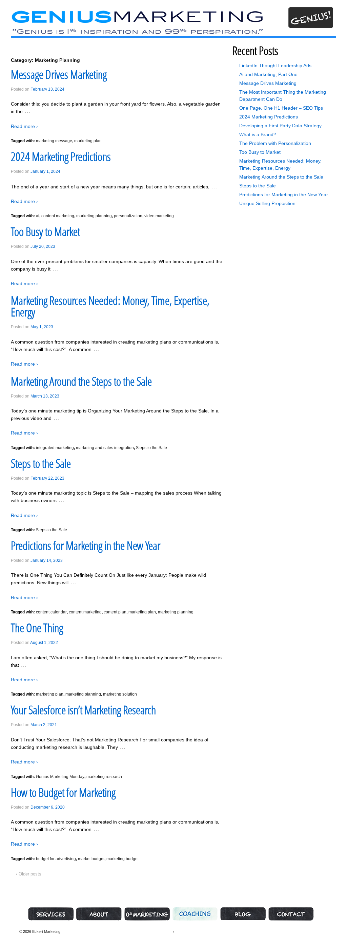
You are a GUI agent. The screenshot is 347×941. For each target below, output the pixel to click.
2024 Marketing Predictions (61, 156)
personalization (128, 216)
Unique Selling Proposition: (268, 203)
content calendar (51, 612)
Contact (291, 914)
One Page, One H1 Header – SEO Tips (281, 108)
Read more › (24, 126)
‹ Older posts (28, 874)
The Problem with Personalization (275, 143)
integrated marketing (55, 447)
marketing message (54, 141)
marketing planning (94, 216)
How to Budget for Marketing (63, 792)
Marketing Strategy (147, 914)
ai (37, 216)
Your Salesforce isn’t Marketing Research (83, 709)
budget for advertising (56, 858)
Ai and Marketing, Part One (268, 74)
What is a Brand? (257, 134)
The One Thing (37, 627)
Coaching (195, 914)
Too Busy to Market (45, 231)
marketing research (104, 776)
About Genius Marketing (99, 914)
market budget (91, 858)
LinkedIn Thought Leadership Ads (275, 65)
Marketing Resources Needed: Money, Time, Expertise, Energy (110, 306)
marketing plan (88, 141)
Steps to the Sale (151, 447)
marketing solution (120, 694)
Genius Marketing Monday (60, 776)
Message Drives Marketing (59, 74)
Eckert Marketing (45, 931)
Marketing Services (51, 914)
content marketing (57, 216)
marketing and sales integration (105, 447)
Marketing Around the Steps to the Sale (81, 381)
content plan (115, 612)
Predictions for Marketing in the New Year (85, 545)
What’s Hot (243, 914)
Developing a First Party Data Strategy (280, 125)
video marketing (159, 216)
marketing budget (122, 858)
